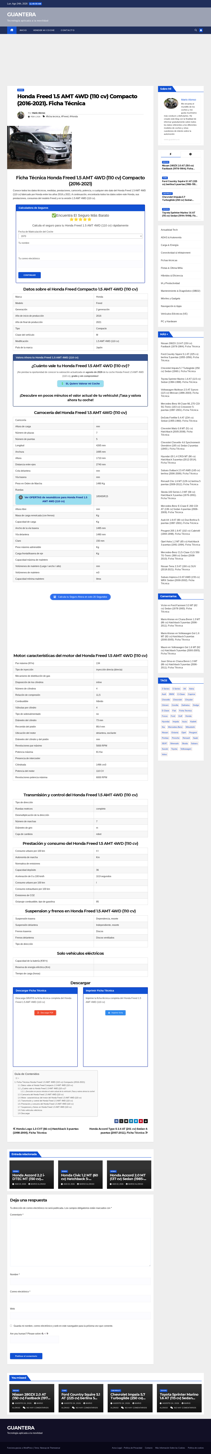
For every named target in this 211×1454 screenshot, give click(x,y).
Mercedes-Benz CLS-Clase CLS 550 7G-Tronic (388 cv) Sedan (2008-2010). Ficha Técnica (180, 555)
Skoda (185, 743)
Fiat (174, 710)
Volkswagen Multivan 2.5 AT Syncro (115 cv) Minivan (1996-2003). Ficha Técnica (180, 392)
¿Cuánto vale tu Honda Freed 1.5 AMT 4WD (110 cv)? (43, 1088)
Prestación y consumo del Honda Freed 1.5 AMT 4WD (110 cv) (47, 1104)
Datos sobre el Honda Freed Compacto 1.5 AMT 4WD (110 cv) (47, 1085)
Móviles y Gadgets (170, 298)
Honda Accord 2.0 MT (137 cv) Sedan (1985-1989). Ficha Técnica (128, 1178)
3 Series (165, 689)
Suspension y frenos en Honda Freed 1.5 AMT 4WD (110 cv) (46, 1107)
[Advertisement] (105, 55)
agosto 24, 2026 (23, 1403)
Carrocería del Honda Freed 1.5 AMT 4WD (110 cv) (42, 1094)
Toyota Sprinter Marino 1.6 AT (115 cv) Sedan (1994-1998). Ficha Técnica (180, 215)
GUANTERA (21, 14)
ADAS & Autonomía (171, 237)
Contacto (67, 30)
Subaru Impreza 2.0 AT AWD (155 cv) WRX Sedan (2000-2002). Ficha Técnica (180, 580)
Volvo (164, 754)
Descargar (25, 1113)
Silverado (174, 743)
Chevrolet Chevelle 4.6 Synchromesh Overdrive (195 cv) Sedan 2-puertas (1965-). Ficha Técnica (180, 445)
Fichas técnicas (169, 260)
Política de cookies (196, 1448)
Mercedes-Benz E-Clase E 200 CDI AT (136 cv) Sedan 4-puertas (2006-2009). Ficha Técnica (179, 509)
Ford (165, 178)
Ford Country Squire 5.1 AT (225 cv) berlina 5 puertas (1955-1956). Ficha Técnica (180, 184)
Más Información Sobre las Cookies (170, 1448)
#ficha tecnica (53, 116)
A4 (184, 689)
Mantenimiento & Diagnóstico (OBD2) (180, 291)
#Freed (64, 116)
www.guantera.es (172, 139)
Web (12, 1309)
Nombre (15, 1274)
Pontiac (165, 738)
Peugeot (193, 732)
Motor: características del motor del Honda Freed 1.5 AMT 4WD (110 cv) (51, 1098)
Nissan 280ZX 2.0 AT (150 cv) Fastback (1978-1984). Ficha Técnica (178, 168)
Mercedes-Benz (175, 727)
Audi (164, 694)
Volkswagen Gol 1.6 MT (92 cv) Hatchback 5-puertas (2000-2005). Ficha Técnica (180, 636)
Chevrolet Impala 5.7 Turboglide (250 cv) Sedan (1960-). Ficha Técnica (177, 200)
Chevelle (166, 699)
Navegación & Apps (171, 306)
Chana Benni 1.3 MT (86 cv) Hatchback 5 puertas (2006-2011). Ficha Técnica (180, 622)
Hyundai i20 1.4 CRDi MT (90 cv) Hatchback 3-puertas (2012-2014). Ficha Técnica (179, 459)
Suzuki (165, 749)
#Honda (74, 116)
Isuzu (184, 721)
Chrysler (189, 699)
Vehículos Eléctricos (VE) (174, 314)
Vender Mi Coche (44, 30)
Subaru (194, 743)
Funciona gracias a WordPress (20, 1448)
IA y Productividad (170, 283)
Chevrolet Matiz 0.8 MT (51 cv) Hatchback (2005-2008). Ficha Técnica (177, 431)
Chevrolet (167, 193)
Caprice (191, 694)
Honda (20, 90)
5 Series (176, 689)
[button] (196, 30)
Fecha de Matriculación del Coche (35, 231)
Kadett (193, 721)
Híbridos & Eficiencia (172, 275)
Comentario (16, 1214)
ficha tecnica (185, 710)
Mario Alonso (38, 113)
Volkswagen (186, 749)
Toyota (166, 209)
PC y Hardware (169, 321)
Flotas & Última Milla (172, 268)
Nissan (165, 162)
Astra (191, 689)
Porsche (175, 738)
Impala (176, 721)
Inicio (23, 30)
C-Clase (181, 694)
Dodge (196, 705)
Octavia (174, 732)
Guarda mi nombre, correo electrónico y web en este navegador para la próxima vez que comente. (63, 1326)
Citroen (165, 705)
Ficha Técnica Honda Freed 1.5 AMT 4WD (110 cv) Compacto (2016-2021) (51, 1082)
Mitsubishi (190, 727)
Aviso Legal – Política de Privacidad (127, 1448)
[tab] (171, 154)
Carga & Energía (169, 245)
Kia (163, 727)
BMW (171, 694)
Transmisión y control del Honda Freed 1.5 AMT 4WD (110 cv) (47, 1101)
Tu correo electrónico (29, 258)
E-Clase (165, 710)
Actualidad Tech (169, 230)
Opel (184, 732)
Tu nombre (23, 243)
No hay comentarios (38, 1408)
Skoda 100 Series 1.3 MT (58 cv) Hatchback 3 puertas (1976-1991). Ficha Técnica (178, 495)
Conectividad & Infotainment (175, 253)
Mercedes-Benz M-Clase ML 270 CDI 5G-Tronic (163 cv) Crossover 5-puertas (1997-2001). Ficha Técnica (180, 406)
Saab (195, 738)
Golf (180, 716)
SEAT (164, 743)
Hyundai (165, 721)
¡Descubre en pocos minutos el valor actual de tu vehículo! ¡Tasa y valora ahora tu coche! (60, 1091)
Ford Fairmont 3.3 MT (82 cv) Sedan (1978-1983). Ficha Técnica (179, 608)
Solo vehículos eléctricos (31, 1110)
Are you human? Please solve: (26, 1333)
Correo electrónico (20, 1291)
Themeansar (55, 1448)
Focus (165, 716)
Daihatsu (186, 705)
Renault (186, 738)
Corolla (175, 705)
